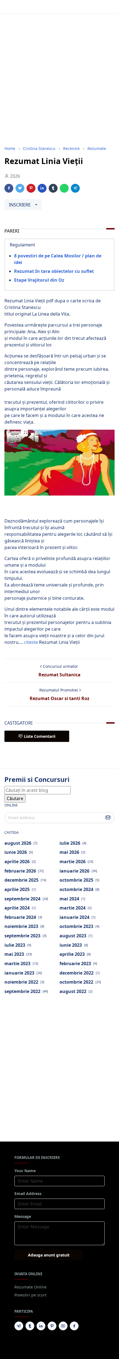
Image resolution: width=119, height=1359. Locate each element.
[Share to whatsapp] (64, 188)
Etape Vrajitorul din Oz (39, 280)
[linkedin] (41, 1326)
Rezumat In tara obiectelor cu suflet (54, 271)
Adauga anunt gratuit (48, 1255)
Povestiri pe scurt (30, 1295)
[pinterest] (52, 1326)
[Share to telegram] (75, 188)
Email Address (28, 1193)
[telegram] (18, 1326)
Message (22, 1216)
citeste (31, 642)
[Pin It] (31, 188)
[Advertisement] (59, 79)
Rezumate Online (30, 1287)
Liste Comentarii (39, 736)
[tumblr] (29, 1326)
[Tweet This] (19, 188)
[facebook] (74, 1326)
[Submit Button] (108, 817)
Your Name (25, 1170)
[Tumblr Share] (53, 188)
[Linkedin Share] (42, 188)
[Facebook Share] (8, 188)
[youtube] (63, 1326)
